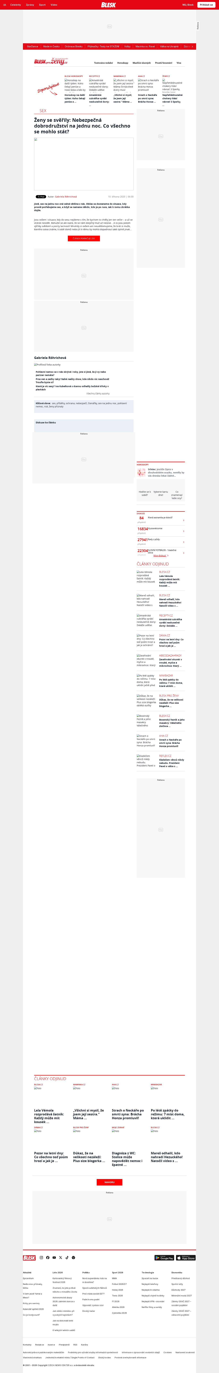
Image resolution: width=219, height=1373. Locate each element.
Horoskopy (122, 63)
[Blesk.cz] (108, 4)
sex (53, 403)
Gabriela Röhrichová (66, 196)
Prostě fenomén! (163, 63)
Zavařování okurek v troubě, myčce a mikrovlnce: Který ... (170, 662)
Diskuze (141, 513)
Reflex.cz (165, 756)
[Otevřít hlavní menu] (5, 5)
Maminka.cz (120, 76)
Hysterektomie (155, 528)
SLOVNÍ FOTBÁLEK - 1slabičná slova (162, 551)
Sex (43, 110)
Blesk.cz (164, 572)
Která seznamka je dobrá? (160, 517)
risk (46, 406)
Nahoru (110, 1182)
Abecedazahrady (170, 655)
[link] (41, 1257)
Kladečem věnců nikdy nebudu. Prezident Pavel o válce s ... (171, 763)
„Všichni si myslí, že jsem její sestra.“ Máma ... (123, 98)
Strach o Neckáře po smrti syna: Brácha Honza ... (147, 98)
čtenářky (92, 403)
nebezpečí (81, 403)
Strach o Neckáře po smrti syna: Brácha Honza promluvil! (170, 743)
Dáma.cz (164, 635)
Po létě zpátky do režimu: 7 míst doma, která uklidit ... (171, 683)
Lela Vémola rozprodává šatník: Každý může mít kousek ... (169, 581)
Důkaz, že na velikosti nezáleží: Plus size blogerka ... (171, 703)
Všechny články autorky (98, 393)
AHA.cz (141, 76)
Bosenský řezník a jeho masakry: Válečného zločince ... (172, 723)
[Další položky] (192, 46)
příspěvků (142, 522)
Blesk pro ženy (169, 695)
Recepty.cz (94, 76)
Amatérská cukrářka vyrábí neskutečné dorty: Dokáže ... (170, 622)
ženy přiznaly (56, 406)
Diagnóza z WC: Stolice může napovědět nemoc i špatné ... (127, 1157)
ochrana (70, 403)
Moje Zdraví (118, 1127)
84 (141, 518)
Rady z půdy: (154, 539)
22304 (142, 550)
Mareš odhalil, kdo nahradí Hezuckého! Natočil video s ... (170, 602)
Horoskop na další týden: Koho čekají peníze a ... (75, 98)
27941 (142, 539)
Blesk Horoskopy (74, 76)
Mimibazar (166, 675)
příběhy (61, 403)
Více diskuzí (160, 555)
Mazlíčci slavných (142, 63)
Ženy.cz (166, 76)
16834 (142, 528)
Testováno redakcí (103, 63)
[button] (164, 1258)
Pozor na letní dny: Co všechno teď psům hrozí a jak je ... (171, 642)
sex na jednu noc (107, 403)
